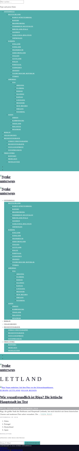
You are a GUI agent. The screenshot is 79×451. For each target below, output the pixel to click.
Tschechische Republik (23, 73)
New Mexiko (22, 106)
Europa (11, 41)
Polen (15, 61)
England (16, 44)
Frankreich (17, 50)
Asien (10, 114)
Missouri (20, 103)
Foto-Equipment (16, 147)
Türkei (15, 76)
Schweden (17, 67)
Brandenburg (18, 23)
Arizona (20, 85)
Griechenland (19, 53)
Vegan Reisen (10, 135)
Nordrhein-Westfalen (22, 26)
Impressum (5, 450)
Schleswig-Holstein (22, 35)
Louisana (20, 100)
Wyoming (20, 112)
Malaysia (16, 126)
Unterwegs (9, 11)
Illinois (20, 94)
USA (14, 82)
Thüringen (17, 38)
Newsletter (14, 162)
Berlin (7, 132)
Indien (15, 117)
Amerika (12, 79)
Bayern (15, 20)
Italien (15, 56)
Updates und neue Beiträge (12, 438)
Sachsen (16, 32)
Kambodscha (18, 120)
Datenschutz (17, 450)
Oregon (20, 109)
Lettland (16, 58)
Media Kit (12, 159)
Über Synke (9, 153)
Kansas (19, 97)
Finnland (16, 47)
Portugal (16, 64)
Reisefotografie (12, 138)
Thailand (16, 123)
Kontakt (12, 156)
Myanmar (16, 129)
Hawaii (19, 91)
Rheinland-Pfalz (20, 29)
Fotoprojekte (15, 150)
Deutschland (14, 14)
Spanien (15, 70)
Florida (20, 88)
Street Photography (18, 141)
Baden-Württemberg (22, 17)
